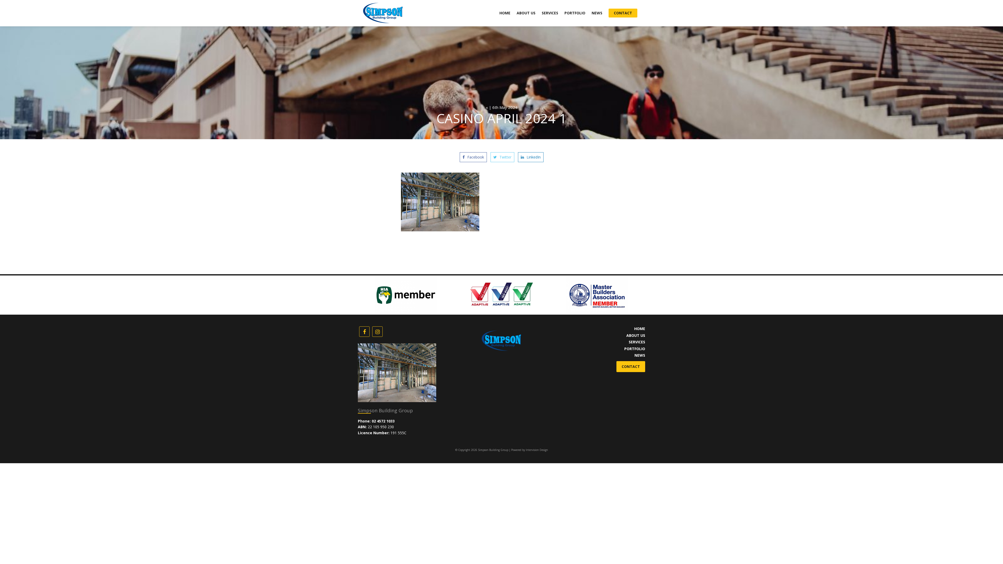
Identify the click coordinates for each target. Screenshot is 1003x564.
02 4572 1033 (383, 421)
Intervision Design (537, 450)
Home (504, 12)
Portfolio (574, 12)
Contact (623, 12)
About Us (526, 12)
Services (550, 12)
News (597, 12)
